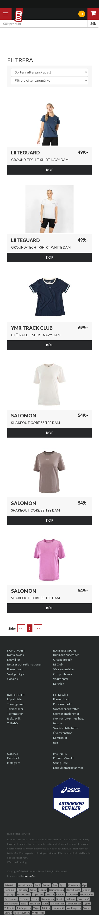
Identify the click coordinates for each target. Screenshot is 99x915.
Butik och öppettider (66, 655)
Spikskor (70, 898)
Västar (8, 912)
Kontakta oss (15, 655)
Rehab (35, 898)
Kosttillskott (73, 889)
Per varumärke (62, 704)
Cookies (12, 679)
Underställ (58, 908)
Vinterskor (38, 912)
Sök (93, 23)
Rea (55, 742)
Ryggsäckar (47, 898)
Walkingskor (74, 908)
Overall (60, 894)
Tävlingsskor (15, 709)
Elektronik (13, 718)
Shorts (59, 898)
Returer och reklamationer (24, 664)
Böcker (46, 885)
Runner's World (63, 758)
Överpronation (62, 733)
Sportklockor (11, 903)
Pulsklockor (11, 898)
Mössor (50, 894)
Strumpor (35, 903)
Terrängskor (15, 713)
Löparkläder (15, 699)
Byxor (63, 885)
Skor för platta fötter (66, 728)
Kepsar (43, 889)
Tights (86, 903)
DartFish (58, 683)
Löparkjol (10, 894)
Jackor (33, 889)
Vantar (87, 908)
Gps (84, 885)
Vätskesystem (22, 912)
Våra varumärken (64, 669)
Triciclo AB (29, 875)
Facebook (13, 758)
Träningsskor (15, 704)
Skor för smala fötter (66, 713)
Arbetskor (10, 885)
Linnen (86, 889)
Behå (37, 885)
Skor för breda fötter (66, 709)
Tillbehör (13, 723)
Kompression (56, 889)
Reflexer (24, 898)
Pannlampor (86, 894)
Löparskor (38, 894)
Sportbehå (83, 898)
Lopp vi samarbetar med (68, 767)
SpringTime (60, 763)
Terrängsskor (74, 903)
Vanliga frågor (16, 674)
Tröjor (36, 908)
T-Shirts (46, 908)
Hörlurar (22, 889)
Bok (55, 885)
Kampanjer (60, 737)
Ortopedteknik (62, 659)
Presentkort (15, 669)
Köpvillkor (13, 659)
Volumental (60, 679)
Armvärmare (25, 885)
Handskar (10, 889)
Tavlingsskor (57, 903)
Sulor (45, 903)
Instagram (13, 763)
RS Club (57, 664)
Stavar (24, 903)
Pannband (72, 894)
